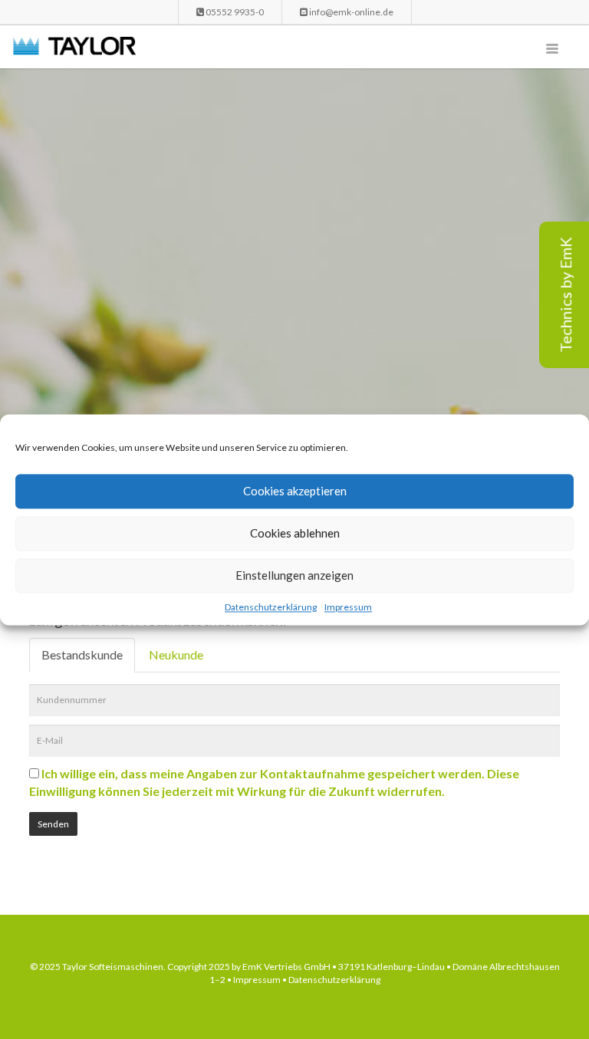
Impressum (348, 607)
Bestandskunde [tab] (82, 654)
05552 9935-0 (234, 12)
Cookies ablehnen (295, 533)
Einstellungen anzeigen (294, 575)
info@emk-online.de (350, 12)
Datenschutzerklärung (271, 607)
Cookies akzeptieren (295, 491)
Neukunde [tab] (176, 654)
